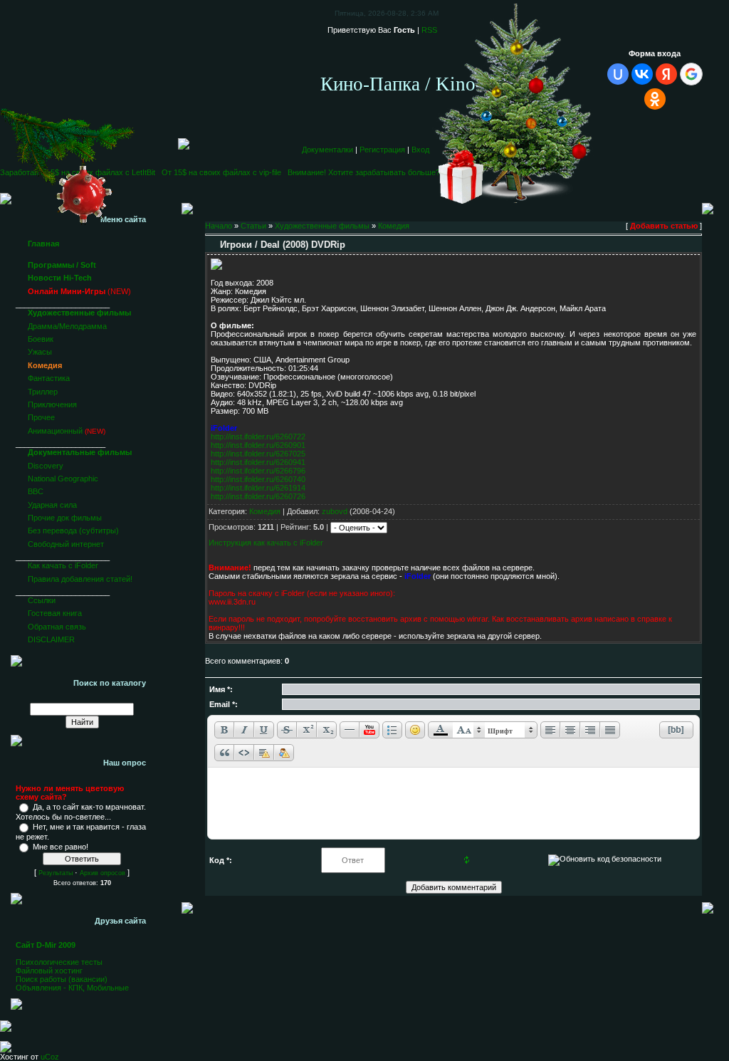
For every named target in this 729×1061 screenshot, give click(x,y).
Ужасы (40, 351)
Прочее (41, 417)
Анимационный (55, 431)
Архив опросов (102, 873)
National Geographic (63, 478)
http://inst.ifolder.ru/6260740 (258, 479)
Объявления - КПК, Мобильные (72, 987)
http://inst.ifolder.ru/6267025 (258, 453)
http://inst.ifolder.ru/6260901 (258, 445)
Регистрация (382, 149)
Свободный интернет (66, 544)
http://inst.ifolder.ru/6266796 (258, 470)
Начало (218, 225)
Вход (420, 149)
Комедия (45, 365)
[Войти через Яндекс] (666, 74)
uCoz (50, 1056)
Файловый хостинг (49, 970)
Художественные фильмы (322, 225)
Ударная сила (52, 505)
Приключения (52, 404)
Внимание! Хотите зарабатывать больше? (361, 172)
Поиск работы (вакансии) (61, 979)
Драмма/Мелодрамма (67, 326)
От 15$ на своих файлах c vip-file (219, 172)
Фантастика (49, 378)
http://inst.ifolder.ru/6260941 (258, 462)
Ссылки (42, 600)
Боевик (40, 339)
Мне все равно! (60, 846)
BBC (35, 491)
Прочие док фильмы (65, 517)
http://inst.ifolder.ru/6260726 (258, 496)
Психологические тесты (59, 962)
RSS (429, 30)
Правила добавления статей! (80, 579)
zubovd (334, 511)
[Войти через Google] (691, 74)
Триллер (43, 391)
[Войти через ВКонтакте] (642, 74)
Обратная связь (57, 626)
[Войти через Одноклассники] (655, 99)
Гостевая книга (55, 613)
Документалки (327, 149)
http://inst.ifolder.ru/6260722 (258, 436)
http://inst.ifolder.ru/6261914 (258, 488)
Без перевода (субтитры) (73, 530)
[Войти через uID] (618, 74)
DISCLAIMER (51, 639)
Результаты (55, 873)
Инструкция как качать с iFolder (266, 542)
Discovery (45, 465)
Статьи (253, 225)
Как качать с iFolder (63, 565)
